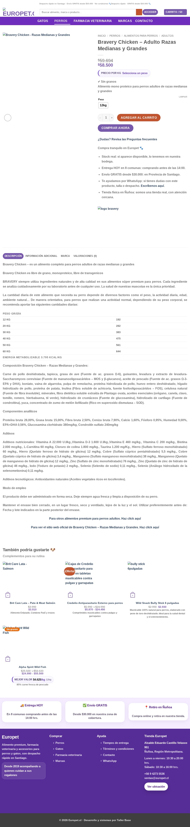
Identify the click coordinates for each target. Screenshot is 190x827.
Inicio (102, 35)
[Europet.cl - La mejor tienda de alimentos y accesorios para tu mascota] (18, 12)
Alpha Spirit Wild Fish (32, 666)
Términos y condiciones (118, 748)
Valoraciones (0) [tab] (85, 256)
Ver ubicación (156, 786)
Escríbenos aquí (152, 185)
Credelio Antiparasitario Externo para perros (95, 602)
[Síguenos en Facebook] (89, 801)
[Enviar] (139, 12)
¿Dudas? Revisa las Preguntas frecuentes (127, 139)
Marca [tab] (65, 256)
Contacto (144, 21)
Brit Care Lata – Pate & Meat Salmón (32, 602)
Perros (61, 21)
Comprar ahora (115, 128)
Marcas (125, 21)
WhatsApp (110, 760)
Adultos (167, 35)
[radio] (103, 105)
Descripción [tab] (13, 256)
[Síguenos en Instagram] (95, 801)
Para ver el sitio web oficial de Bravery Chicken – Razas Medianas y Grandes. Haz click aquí (95, 527)
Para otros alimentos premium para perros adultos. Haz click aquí (95, 518)
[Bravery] (112, 220)
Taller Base (124, 820)
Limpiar (183, 97)
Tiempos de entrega (116, 742)
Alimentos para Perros (141, 35)
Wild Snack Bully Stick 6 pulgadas (157, 602)
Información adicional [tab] (41, 256)
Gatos (42, 21)
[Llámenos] (101, 801)
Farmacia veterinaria (68, 754)
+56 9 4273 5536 (154, 773)
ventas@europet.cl (156, 778)
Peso (101, 99)
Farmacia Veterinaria (93, 21)
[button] (150, 12)
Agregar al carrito (139, 117)
